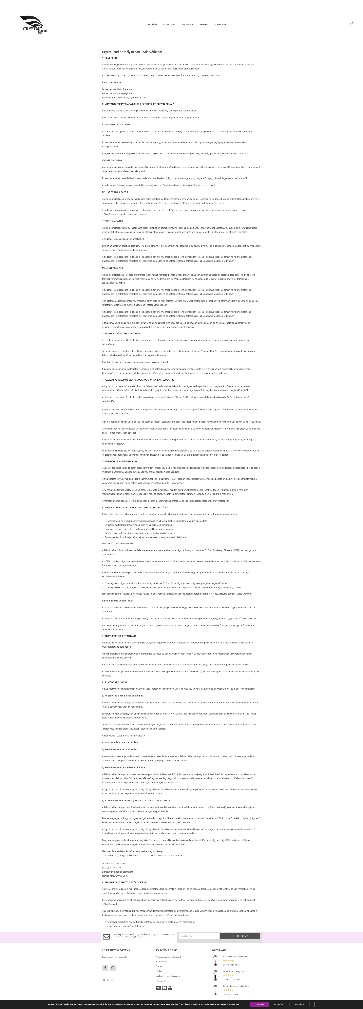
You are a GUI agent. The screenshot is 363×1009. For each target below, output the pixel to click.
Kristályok (204, 24)
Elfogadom (259, 1004)
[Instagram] (113, 968)
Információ (187, 24)
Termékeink (169, 24)
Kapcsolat (220, 24)
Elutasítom (279, 1004)
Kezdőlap (152, 24)
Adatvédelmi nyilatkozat (228, 1004)
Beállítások (299, 1004)
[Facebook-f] (105, 968)
